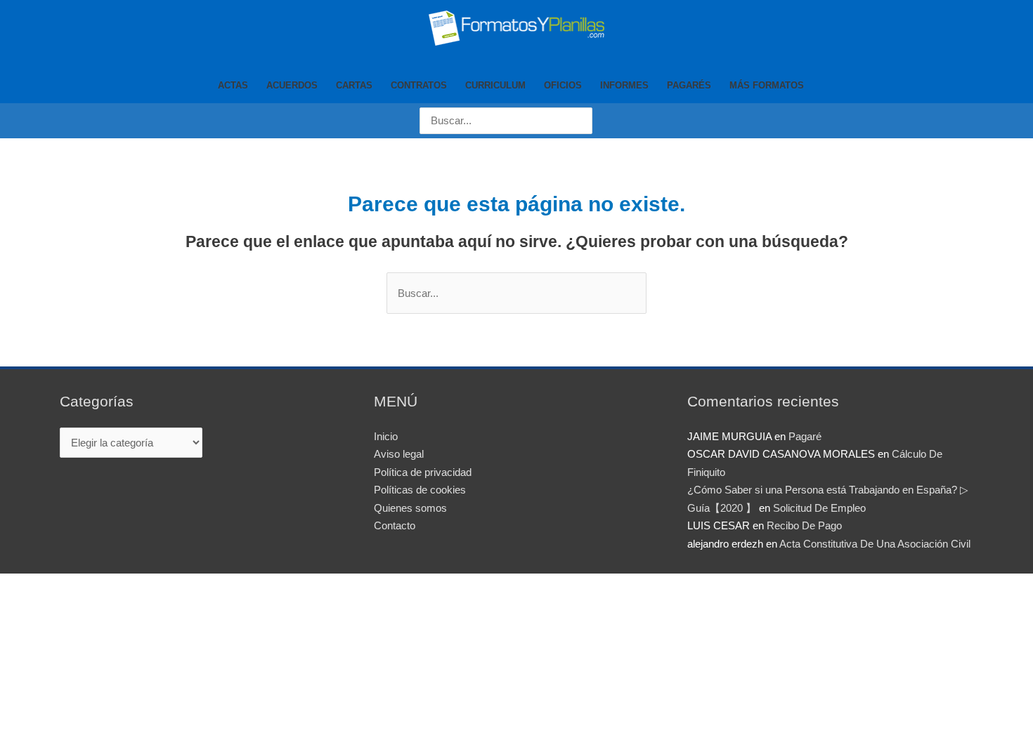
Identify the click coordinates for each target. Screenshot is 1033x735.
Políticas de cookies (420, 490)
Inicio (386, 436)
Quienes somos (410, 508)
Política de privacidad (423, 472)
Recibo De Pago (804, 525)
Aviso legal (399, 454)
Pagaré (804, 436)
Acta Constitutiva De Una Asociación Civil (874, 544)
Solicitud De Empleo (819, 508)
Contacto (394, 525)
